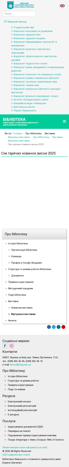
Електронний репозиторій (22, 405)
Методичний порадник (20, 288)
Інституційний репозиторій (22, 410)
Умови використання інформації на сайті (24, 447)
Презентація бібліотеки (24, 249)
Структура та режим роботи (23, 380)
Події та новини (16, 389)
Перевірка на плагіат (19, 431)
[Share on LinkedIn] (58, 327)
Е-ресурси (13, 414)
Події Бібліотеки (17, 294)
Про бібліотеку (41, 137)
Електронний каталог (19, 401)
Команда (16, 256)
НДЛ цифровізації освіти (16, 454)
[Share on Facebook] (49, 327)
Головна (17, 133)
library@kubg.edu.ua (20, 364)
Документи (17, 275)
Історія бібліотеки (18, 243)
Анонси (12, 320)
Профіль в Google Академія (26, 262)
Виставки (57, 137)
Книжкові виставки (21, 307)
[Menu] (65, 121)
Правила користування (21, 282)
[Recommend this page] (63, 327)
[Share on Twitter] (54, 327)
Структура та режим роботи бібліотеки (29, 269)
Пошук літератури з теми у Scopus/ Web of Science (36, 439)
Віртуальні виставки (19, 137)
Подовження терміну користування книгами (32, 435)
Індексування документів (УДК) (25, 426)
